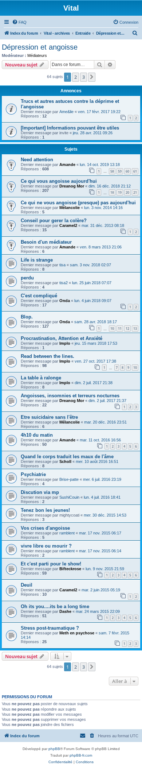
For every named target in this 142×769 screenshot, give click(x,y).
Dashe (65, 611)
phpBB (54, 749)
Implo (64, 343)
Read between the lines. (47, 356)
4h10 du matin (37, 435)
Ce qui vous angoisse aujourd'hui (59, 181)
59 (120, 171)
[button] (91, 77)
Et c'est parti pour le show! (51, 564)
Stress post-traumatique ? (50, 628)
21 (135, 192)
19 (120, 192)
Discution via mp (40, 492)
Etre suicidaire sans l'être (49, 417)
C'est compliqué (39, 295)
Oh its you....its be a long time (55, 606)
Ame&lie (66, 111)
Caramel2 (68, 225)
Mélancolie (69, 207)
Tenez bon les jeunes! (45, 510)
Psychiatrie (33, 474)
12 (127, 328)
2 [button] (75, 77)
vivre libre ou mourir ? (46, 546)
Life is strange (37, 260)
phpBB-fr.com (81, 755)
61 (135, 171)
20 (127, 192)
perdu (27, 278)
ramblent (67, 533)
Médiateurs (37, 55)
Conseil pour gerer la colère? (54, 220)
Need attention (37, 159)
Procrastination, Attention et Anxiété (61, 338)
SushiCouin (69, 497)
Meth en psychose (76, 633)
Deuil (26, 585)
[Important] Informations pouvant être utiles (70, 128)
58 (112, 171)
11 (120, 328)
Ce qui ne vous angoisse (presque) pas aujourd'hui (78, 202)
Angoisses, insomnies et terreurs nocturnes (70, 395)
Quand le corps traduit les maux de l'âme (67, 456)
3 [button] (83, 77)
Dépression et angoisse (40, 47)
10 (112, 328)
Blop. (27, 317)
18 (112, 192)
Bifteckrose (70, 569)
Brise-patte (69, 479)
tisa (62, 265)
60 (127, 171)
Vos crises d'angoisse (45, 528)
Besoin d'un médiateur (46, 242)
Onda (64, 300)
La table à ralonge (41, 377)
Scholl (65, 461)
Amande (67, 164)
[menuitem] (19, 22)
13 (135, 328)
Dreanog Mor (71, 186)
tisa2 (63, 283)
